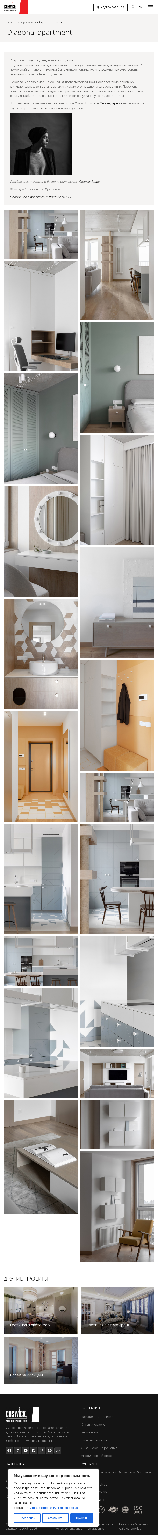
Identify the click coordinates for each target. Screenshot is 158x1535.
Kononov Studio (90, 182)
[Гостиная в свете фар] (40, 1310)
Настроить (27, 1518)
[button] (150, 7)
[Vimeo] (33, 1450)
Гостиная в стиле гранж (109, 1325)
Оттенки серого (93, 1424)
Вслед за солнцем (26, 1375)
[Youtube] (25, 1450)
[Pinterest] (49, 1450)
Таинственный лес (94, 1440)
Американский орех (96, 1456)
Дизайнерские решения (99, 1448)
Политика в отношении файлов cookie (51, 1507)
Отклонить (55, 1518)
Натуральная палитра (97, 1417)
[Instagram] (41, 1450)
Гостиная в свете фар (30, 1325)
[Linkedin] (17, 1450)
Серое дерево (111, 103)
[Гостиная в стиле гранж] (117, 1310)
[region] (53, 1498)
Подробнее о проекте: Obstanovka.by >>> (40, 197)
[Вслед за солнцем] (40, 1360)
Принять (82, 1518)
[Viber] (57, 1450)
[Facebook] (9, 1450)
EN (140, 7)
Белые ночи (89, 1432)
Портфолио (27, 22)
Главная (12, 22)
